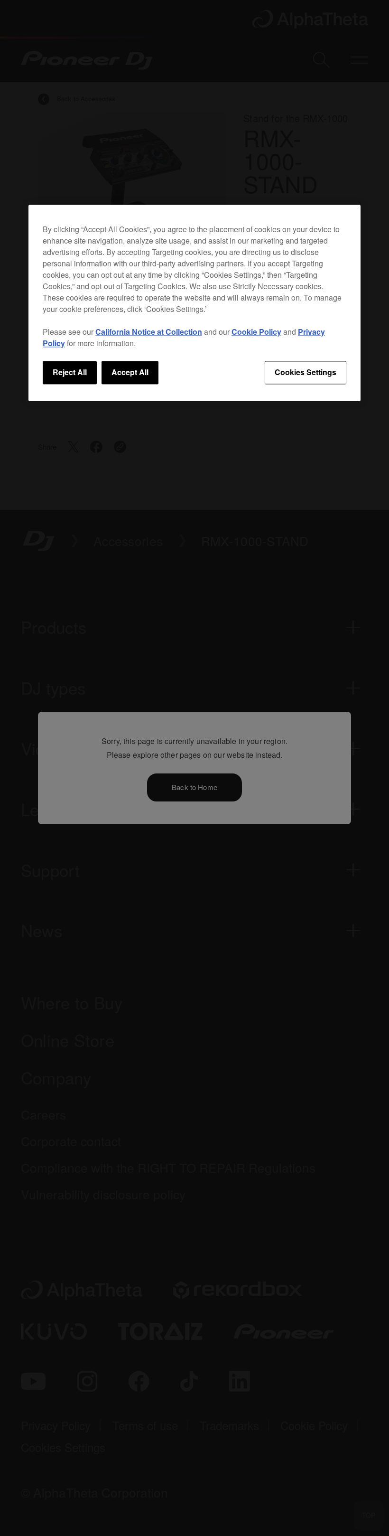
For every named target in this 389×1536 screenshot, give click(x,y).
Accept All (129, 372)
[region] (194, 303)
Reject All (70, 372)
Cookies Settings (305, 372)
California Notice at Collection (148, 332)
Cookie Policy (256, 332)
